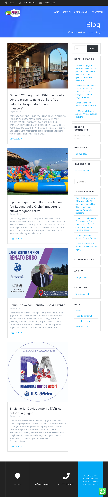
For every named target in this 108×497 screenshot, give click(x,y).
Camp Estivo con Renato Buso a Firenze (37, 305)
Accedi (78, 310)
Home (56, 12)
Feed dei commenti (84, 321)
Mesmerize (93, 484)
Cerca (92, 48)
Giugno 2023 (81, 154)
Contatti (97, 12)
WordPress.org (82, 326)
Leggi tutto (15, 138)
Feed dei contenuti (84, 316)
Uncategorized (82, 170)
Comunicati (81, 12)
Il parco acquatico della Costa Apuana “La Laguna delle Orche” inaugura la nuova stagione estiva (37, 206)
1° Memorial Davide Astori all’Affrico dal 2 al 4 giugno (86, 114)
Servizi (67, 12)
